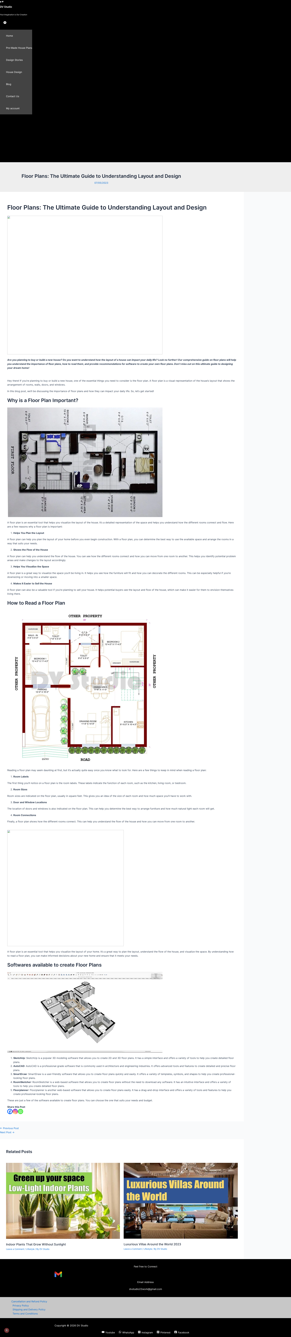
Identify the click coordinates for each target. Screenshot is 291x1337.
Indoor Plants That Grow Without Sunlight (36, 1244)
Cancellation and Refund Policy (29, 1301)
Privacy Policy (21, 1305)
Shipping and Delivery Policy (29, 1309)
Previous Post (9, 1128)
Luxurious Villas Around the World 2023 (152, 1244)
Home (9, 35)
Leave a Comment (15, 1249)
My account (13, 108)
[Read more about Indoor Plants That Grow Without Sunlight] (63, 1237)
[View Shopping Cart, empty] (3, 24)
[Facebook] (10, 1111)
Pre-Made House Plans (19, 47)
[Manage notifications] (6, 1330)
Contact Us (12, 96)
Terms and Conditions (25, 1313)
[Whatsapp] (20, 1111)
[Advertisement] (94, 139)
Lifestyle (30, 1249)
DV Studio (6, 6)
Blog (8, 84)
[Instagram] (15, 1111)
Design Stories (14, 59)
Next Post (7, 1132)
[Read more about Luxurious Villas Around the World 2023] (181, 1237)
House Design (14, 72)
